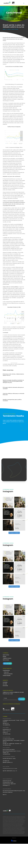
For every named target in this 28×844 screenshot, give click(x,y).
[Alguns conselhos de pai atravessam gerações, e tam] (8, 525)
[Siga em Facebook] (17, 810)
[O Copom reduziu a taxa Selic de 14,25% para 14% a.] (19, 525)
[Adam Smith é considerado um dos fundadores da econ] (8, 513)
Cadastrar (21, 699)
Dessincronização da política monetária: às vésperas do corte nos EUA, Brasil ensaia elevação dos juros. (13, 381)
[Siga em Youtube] (22, 810)
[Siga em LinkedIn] (15, 810)
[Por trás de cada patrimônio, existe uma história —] (19, 502)
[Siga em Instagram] (20, 810)
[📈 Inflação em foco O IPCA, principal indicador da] (19, 513)
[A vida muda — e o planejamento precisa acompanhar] (8, 502)
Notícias (15, 29)
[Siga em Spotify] (24, 810)
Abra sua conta (7, 663)
